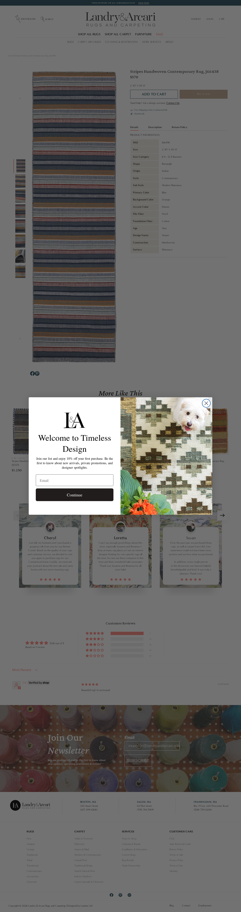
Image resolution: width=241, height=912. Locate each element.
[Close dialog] (206, 403)
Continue (74, 495)
